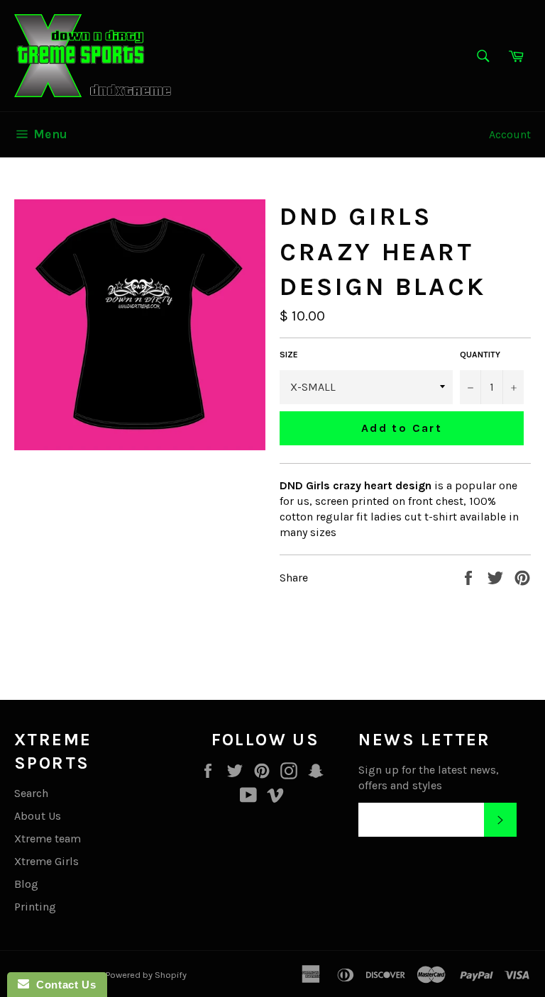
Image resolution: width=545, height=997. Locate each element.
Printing (35, 906)
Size (289, 355)
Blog (26, 884)
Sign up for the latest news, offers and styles (428, 777)
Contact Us (62, 985)
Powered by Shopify (146, 974)
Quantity (480, 355)
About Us (37, 816)
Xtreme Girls (46, 861)
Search (31, 793)
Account (510, 134)
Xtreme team (47, 838)
